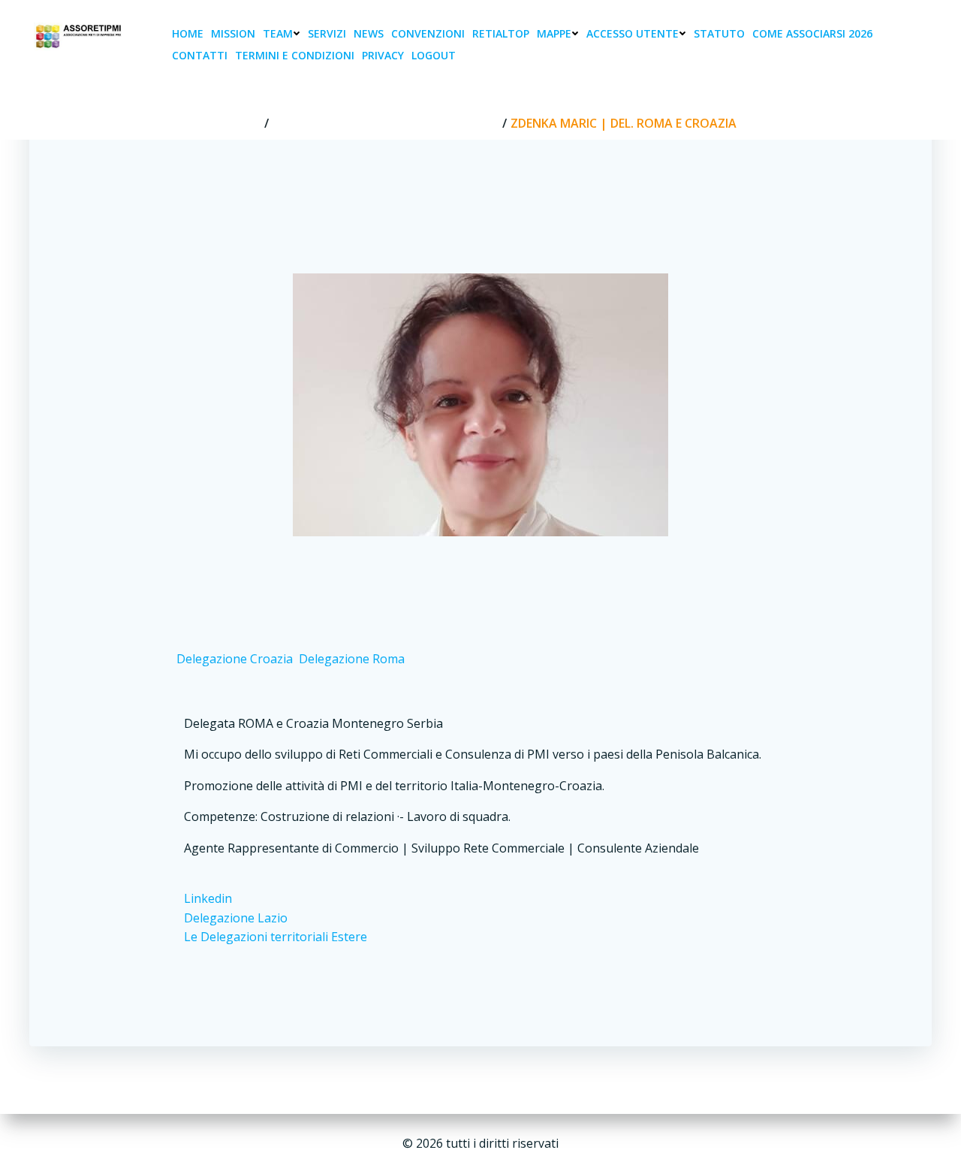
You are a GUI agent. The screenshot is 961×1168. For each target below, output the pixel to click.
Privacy (383, 55)
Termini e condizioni (294, 55)
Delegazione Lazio (236, 918)
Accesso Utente (632, 33)
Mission (233, 33)
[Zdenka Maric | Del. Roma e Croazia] (480, 403)
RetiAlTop (500, 33)
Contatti (199, 55)
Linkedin (208, 898)
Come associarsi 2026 (812, 33)
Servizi (327, 33)
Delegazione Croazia (234, 658)
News (369, 33)
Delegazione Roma (352, 658)
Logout (433, 55)
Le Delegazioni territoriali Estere (275, 936)
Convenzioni (428, 33)
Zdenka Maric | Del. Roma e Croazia (386, 123)
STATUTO (719, 33)
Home (187, 33)
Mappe (554, 33)
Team (278, 33)
